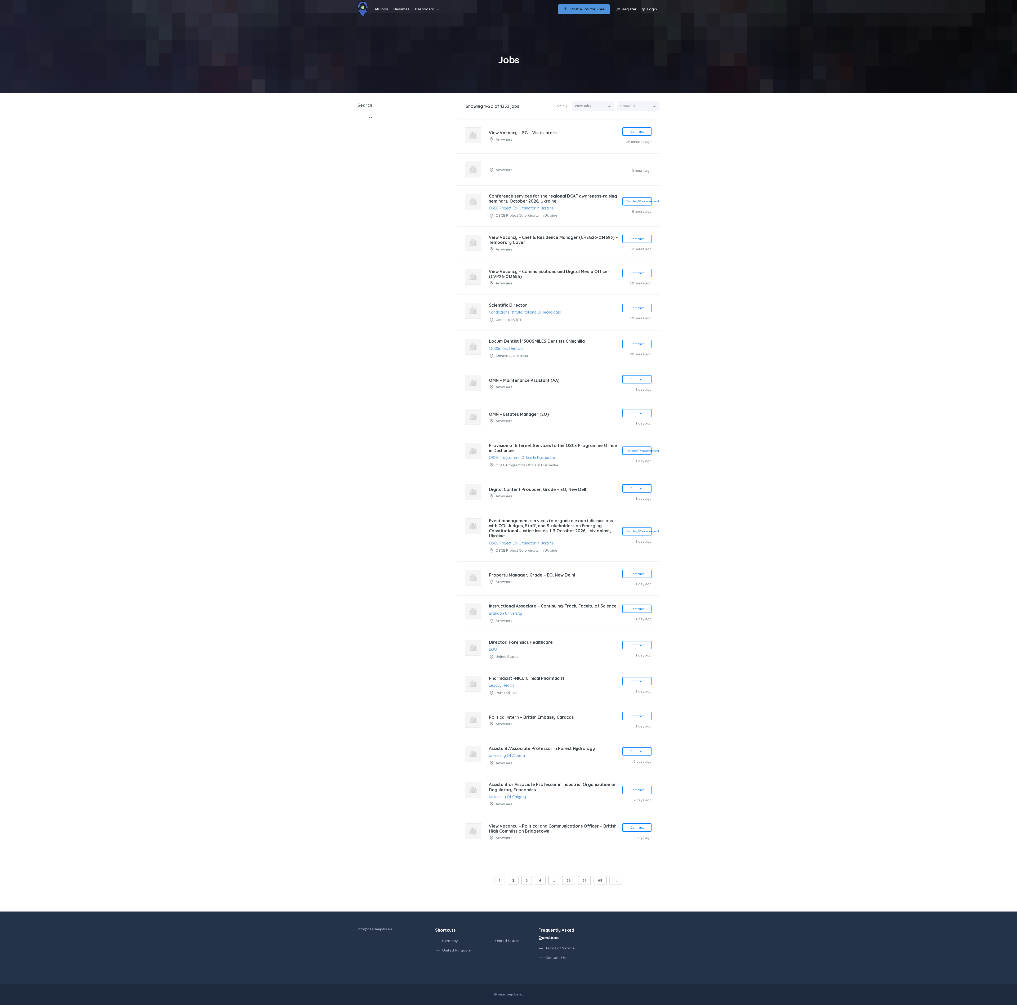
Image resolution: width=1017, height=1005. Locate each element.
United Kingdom (456, 950)
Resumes (401, 9)
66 (569, 880)
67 (584, 880)
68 (600, 880)
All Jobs (381, 9)
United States (507, 941)
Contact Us (555, 957)
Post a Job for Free (587, 9)
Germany (450, 941)
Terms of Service (560, 948)
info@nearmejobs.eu (375, 929)
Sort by (560, 106)
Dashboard (424, 9)
